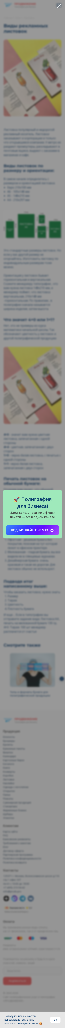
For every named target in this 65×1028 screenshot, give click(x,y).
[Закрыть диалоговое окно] (59, 6)
